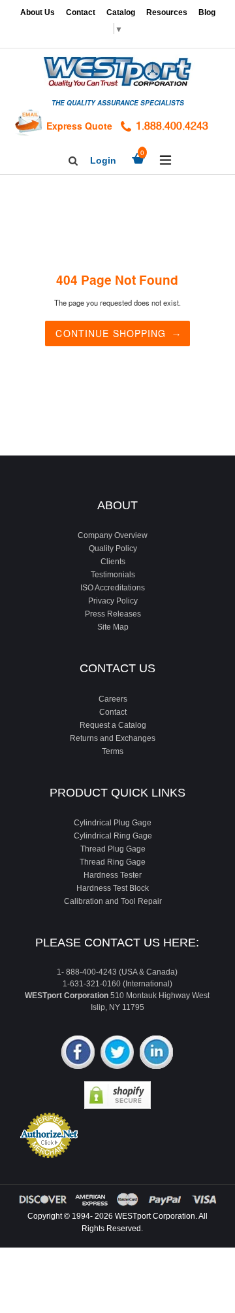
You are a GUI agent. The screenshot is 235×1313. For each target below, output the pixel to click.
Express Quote (79, 125)
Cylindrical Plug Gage (112, 822)
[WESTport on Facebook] (78, 1053)
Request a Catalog (113, 725)
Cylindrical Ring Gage (113, 835)
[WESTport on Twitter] (117, 1053)
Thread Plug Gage (113, 849)
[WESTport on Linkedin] (156, 1053)
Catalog (120, 12)
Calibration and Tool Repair (113, 901)
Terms (112, 751)
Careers (113, 699)
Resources (166, 12)
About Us (37, 12)
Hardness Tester (113, 875)
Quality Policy (113, 548)
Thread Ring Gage (113, 862)
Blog (206, 12)
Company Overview (113, 535)
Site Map (113, 627)
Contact (80, 12)
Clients (113, 561)
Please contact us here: (117, 942)
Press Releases (113, 614)
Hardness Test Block (112, 888)
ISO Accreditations (112, 587)
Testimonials (113, 574)
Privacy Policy (113, 600)
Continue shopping (110, 333)
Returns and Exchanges (112, 738)
